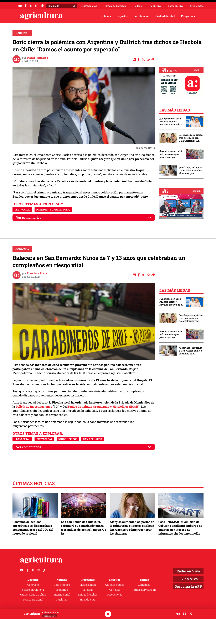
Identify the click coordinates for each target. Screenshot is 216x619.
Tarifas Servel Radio (144, 589)
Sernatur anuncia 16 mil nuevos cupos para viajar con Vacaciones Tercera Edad (170, 154)
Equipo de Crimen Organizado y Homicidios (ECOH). (103, 406)
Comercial (144, 584)
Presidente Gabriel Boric (53, 209)
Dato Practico (62, 584)
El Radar (88, 589)
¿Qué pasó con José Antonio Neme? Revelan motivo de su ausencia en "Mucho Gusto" (171, 121)
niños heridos (67, 439)
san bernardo (92, 439)
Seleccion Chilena (33, 589)
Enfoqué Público (88, 594)
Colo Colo (33, 584)
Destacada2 (22, 209)
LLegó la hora (88, 584)
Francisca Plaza (37, 273)
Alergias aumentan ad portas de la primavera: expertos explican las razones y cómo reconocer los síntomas (132, 527)
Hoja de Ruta (88, 599)
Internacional (61, 594)
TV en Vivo (155, 6)
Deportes (122, 16)
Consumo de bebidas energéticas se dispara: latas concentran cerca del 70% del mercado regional (32, 527)
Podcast (138, 6)
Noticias (106, 16)
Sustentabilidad (165, 16)
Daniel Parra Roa (37, 57)
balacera (22, 439)
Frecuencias (197, 6)
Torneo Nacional (33, 599)
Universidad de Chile (33, 594)
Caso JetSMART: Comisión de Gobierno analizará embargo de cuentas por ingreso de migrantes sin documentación (180, 527)
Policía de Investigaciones (34, 406)
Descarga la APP (90, 5)
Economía (62, 589)
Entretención (141, 16)
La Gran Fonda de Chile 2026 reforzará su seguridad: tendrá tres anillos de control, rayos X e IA (83, 527)
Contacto (114, 589)
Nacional (22, 33)
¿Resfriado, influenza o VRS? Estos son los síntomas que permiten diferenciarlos (190, 170)
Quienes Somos (114, 584)
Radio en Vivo (176, 6)
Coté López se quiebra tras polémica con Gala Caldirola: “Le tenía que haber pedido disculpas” (191, 137)
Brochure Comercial (116, 6)
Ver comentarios (28, 217)
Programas (188, 16)
